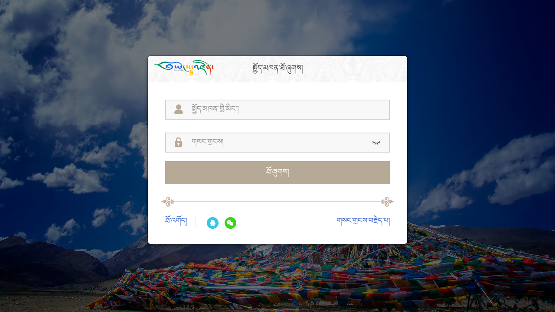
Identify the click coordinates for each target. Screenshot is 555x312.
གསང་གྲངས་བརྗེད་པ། (363, 221)
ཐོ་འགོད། (176, 221)
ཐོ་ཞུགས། (277, 172)
